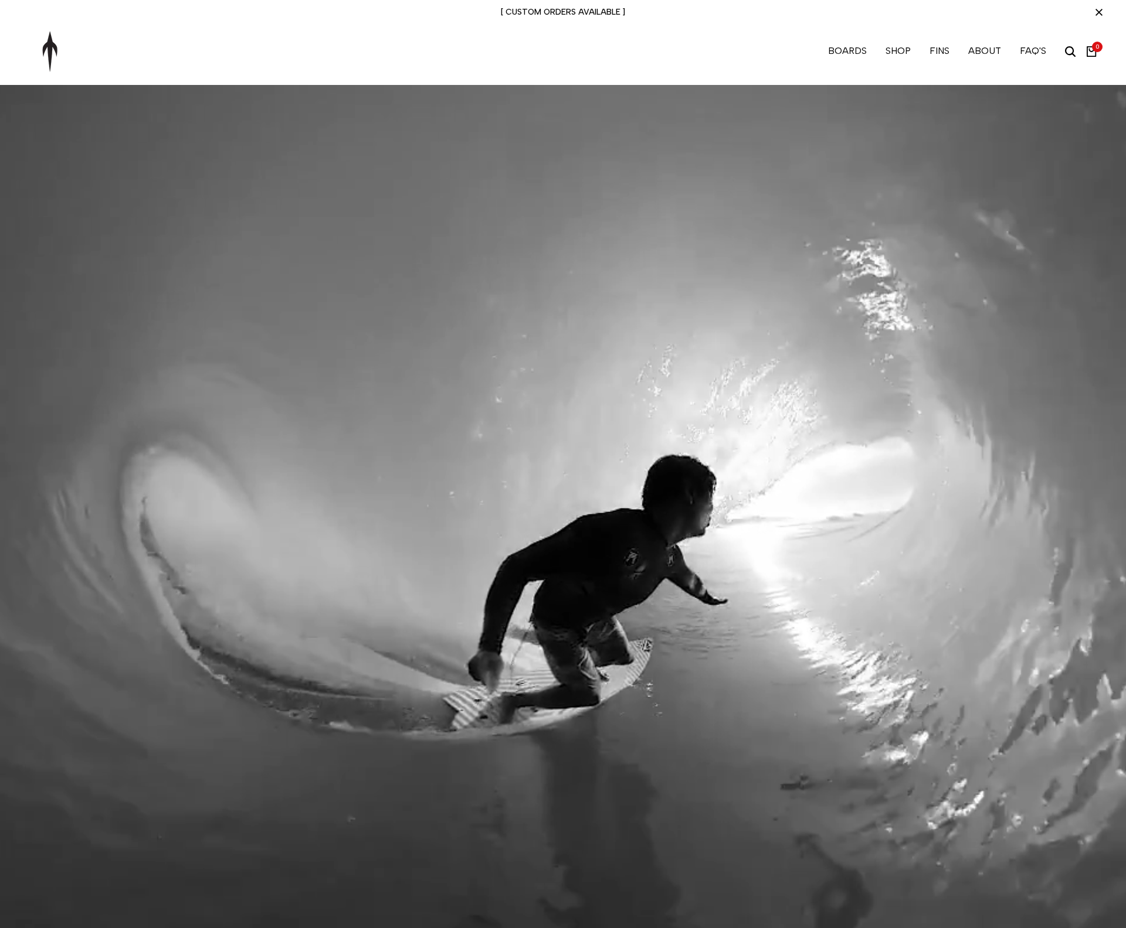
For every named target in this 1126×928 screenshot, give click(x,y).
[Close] (1097, 12)
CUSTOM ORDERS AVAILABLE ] (565, 12)
